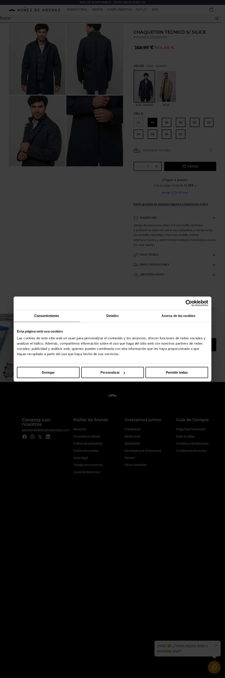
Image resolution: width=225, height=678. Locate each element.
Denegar (48, 372)
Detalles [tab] (112, 316)
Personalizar (110, 372)
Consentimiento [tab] (46, 316)
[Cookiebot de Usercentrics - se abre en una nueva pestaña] (189, 303)
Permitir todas (177, 372)
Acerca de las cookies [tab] (178, 316)
